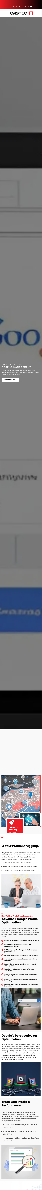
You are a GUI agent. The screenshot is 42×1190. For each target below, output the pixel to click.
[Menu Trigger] (31, 13)
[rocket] (11, 823)
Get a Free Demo (10, 380)
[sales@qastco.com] (21, 4)
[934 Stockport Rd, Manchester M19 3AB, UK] (21, 2)
